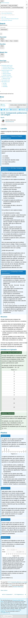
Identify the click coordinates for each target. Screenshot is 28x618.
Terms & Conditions (11, 609)
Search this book (3, 25)
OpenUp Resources (10, 121)
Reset (2, 38)
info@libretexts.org (6, 612)
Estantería (14, 109)
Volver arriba (3, 590)
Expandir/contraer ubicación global (26, 109)
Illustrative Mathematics (18, 586)
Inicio (6, 109)
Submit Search (4, 29)
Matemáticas (24, 109)
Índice (4, 124)
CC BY (10, 585)
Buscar (2, 616)
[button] (5, 84)
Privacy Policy (4, 609)
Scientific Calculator (7, 75)
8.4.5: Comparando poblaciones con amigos (17, 582)
